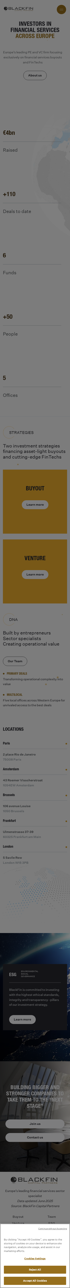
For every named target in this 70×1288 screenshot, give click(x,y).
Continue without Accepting (52, 1228)
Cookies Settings (35, 1258)
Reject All (35, 1269)
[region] (35, 1256)
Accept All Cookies (35, 1280)
